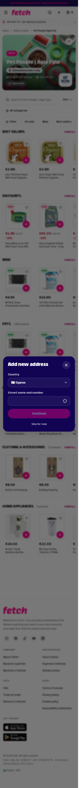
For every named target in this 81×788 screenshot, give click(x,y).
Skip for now (39, 424)
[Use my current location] (65, 401)
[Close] (66, 365)
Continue (39, 413)
